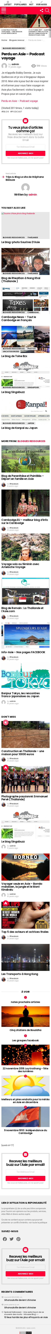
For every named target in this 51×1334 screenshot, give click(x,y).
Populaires (20, 4)
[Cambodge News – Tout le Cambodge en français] (25, 300)
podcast (17, 111)
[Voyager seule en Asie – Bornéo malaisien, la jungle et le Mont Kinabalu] (25, 867)
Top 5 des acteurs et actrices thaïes (25, 932)
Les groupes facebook (25, 1040)
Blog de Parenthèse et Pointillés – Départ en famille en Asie (22, 477)
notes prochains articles (25, 1002)
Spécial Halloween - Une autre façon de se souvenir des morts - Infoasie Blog (24, 1313)
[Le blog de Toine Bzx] (25, 339)
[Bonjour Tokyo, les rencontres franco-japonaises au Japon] (25, 676)
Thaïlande (32, 237)
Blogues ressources (14, 237)
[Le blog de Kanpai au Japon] (25, 411)
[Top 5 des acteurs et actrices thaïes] (25, 915)
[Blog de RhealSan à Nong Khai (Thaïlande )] (25, 261)
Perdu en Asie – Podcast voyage (19, 100)
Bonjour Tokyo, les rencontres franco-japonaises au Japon (20, 694)
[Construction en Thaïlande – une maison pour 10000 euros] (13, 21)
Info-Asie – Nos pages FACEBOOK (23, 652)
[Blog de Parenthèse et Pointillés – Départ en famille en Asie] (25, 458)
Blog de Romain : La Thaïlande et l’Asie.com (22, 609)
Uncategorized (11, 351)
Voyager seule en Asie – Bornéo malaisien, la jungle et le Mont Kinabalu (21, 887)
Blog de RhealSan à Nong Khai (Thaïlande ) (20, 279)
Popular (5, 722)
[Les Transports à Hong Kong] (25, 957)
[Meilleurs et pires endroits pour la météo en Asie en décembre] (25, 1086)
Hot (31, 4)
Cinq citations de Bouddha (25, 1030)
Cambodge (33, 312)
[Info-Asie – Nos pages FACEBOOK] (25, 635)
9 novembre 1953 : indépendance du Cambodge (25, 1132)
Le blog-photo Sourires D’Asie (20, 242)
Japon (30, 423)
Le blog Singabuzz (13, 392)
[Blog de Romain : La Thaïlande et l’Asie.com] (25, 591)
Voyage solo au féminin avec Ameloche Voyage (20, 565)
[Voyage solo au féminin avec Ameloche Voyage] (25, 547)
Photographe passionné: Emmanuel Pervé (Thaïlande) (24, 798)
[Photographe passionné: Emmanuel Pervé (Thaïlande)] (25, 779)
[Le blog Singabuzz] (25, 375)
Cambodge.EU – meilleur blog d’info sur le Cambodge (24, 521)
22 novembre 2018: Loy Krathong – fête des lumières (25, 1070)
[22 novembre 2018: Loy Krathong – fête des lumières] (25, 1055)
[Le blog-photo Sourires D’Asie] (25, 225)
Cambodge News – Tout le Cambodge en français (18, 318)
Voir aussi (41, 4)
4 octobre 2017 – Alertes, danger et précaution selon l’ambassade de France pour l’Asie (40, 32)
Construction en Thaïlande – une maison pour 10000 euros (11, 31)
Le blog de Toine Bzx (14, 356)
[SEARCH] (47, 10)
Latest (8, 4)
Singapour (33, 387)
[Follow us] (41, 10)
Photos (31, 348)
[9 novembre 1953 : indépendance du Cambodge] (25, 1117)
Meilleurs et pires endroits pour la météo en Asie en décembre (25, 1101)
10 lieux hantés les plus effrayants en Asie (26, 1317)
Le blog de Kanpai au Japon (19, 428)
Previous (1, 26)
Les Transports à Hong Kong (19, 974)
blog (6, 111)
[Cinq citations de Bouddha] (25, 1016)
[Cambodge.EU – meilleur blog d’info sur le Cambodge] (25, 503)
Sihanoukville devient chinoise (20, 1300)
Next (49, 26)
